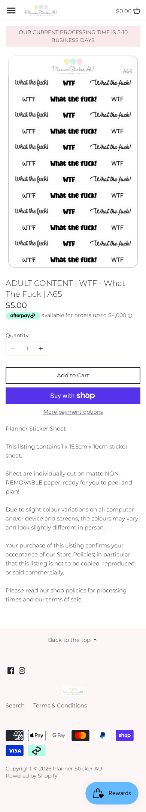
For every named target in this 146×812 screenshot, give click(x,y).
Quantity (17, 335)
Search (15, 705)
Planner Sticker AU (77, 769)
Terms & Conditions (60, 705)
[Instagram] (22, 670)
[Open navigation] (11, 10)
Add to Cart (73, 375)
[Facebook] (10, 670)
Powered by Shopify (31, 776)
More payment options (73, 412)
